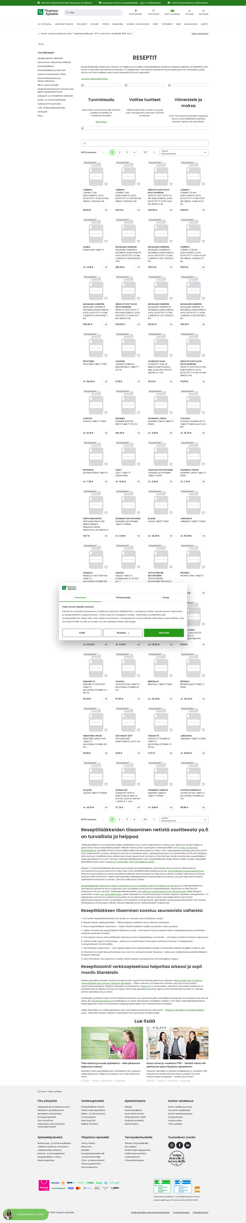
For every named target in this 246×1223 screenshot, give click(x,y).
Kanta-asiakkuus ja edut (180, 1106)
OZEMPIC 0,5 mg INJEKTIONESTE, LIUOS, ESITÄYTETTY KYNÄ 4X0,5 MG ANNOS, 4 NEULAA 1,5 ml (192, 196)
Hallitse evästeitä (89, 1123)
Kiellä (82, 633)
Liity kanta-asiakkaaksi (179, 1110)
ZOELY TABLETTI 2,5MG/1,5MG (123, 472)
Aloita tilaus (101, 121)
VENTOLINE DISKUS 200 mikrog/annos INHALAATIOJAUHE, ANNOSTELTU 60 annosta (95, 524)
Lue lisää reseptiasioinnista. (94, 78)
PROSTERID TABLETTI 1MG (95, 363)
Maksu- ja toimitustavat (93, 1113)
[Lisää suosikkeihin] (106, 184)
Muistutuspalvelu (46, 1160)
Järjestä (164, 151)
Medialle (85, 1150)
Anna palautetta (89, 1167)
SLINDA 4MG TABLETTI (93, 248)
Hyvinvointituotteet (134, 1113)
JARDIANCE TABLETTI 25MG (193, 737)
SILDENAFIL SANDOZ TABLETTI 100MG (158, 793)
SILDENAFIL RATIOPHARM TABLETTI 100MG (127, 521)
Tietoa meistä (88, 1143)
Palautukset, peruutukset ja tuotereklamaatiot (51, 1125)
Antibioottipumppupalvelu (138, 1150)
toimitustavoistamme (102, 1000)
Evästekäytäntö (200, 1212)
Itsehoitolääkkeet (133, 1110)
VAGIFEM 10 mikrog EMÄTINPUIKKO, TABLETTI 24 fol (127, 365)
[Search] (84, 143)
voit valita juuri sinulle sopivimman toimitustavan (161, 891)
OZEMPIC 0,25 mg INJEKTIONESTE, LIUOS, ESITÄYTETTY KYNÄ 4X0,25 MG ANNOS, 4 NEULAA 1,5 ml (193, 254)
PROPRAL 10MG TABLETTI (192, 574)
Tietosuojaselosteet (91, 1163)
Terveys (96, 1080)
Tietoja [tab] (165, 597)
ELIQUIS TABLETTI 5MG (158, 520)
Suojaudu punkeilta (134, 1120)
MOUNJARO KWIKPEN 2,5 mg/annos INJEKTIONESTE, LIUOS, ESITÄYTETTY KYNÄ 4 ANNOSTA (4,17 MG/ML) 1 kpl (161, 311)
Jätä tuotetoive (45, 1120)
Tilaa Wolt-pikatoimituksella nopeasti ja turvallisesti (66, 2)
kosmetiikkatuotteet (144, 861)
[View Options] (105, 267)
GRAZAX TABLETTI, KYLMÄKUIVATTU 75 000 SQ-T (126, 577)
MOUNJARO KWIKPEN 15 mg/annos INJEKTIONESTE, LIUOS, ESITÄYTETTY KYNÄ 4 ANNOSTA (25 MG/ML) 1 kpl (96, 311)
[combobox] (93, 12)
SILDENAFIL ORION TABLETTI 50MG (193, 472)
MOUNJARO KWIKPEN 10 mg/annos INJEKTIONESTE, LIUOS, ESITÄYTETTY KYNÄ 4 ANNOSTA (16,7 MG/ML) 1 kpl (161, 254)
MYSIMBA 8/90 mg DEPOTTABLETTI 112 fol (126, 421)
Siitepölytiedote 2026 (135, 1117)
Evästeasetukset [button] (181, 1212)
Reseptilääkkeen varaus (49, 1156)
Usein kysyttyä (88, 1120)
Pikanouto (145, 986)
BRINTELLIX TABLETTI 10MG (160, 683)
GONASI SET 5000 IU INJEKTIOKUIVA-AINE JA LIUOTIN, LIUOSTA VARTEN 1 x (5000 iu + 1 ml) (128, 796)
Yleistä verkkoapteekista (93, 1110)
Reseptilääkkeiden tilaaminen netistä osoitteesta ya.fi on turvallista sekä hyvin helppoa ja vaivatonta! (131, 885)
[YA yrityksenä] (176, 1158)
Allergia (128, 1106)
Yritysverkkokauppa (134, 1160)
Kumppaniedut (175, 1117)
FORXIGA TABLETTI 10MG (94, 420)
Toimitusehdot (88, 1117)
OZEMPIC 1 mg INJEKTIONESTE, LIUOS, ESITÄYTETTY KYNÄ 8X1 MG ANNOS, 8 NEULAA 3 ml (128, 195)
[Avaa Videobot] (8, 1214)
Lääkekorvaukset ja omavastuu (53, 1146)
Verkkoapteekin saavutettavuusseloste (150, 1212)
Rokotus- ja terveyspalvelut (51, 1153)
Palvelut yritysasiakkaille (136, 1143)
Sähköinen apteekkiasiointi (51, 1110)
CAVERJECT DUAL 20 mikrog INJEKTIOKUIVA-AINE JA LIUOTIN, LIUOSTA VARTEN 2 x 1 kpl (160, 367)
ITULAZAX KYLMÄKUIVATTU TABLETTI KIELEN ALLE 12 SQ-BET (193, 422)
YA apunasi (119, 1080)
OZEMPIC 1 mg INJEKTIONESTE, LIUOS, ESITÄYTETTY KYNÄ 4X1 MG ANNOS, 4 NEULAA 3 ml (96, 195)
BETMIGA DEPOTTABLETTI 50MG (192, 684)
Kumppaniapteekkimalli (92, 1153)
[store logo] (48, 12)
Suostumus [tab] (80, 597)
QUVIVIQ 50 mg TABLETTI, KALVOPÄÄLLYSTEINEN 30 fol (127, 685)
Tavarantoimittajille (91, 1156)
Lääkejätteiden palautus (50, 1150)
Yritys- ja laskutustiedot (93, 1160)
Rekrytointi (86, 1146)
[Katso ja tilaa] (105, 210)
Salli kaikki (164, 633)
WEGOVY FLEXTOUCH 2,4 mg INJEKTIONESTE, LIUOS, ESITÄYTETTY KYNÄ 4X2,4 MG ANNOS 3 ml (160, 196)
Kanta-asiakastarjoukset (180, 1113)
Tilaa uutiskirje (175, 1123)
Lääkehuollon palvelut (135, 1153)
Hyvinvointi (107, 1080)
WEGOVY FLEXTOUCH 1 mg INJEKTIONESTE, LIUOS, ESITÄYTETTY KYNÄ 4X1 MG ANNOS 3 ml (193, 368)
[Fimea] (162, 1186)
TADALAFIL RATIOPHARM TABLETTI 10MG (160, 472)
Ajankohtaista (131, 1123)
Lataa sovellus (175, 1120)
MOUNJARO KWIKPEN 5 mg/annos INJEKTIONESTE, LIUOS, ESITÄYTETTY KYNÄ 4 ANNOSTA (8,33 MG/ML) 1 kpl (128, 254)
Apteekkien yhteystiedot (50, 1113)
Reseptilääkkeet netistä (92, 1106)
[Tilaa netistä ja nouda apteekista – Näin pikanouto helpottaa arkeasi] (112, 1043)
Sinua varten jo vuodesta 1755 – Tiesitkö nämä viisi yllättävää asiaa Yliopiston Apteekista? (176, 1065)
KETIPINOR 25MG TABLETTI (95, 471)
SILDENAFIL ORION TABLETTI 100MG (161, 421)
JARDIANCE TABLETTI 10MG (193, 520)
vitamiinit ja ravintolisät (116, 861)
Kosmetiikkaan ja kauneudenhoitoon (186, 871)
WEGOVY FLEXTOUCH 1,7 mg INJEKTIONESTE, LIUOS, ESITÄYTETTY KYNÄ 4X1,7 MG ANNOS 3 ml (127, 311)
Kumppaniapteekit (47, 1117)
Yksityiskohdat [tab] (123, 597)
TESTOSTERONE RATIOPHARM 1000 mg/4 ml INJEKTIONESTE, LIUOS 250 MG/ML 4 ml (160, 579)
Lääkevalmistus (132, 1156)
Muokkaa (121, 633)
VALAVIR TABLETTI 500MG (95, 791)
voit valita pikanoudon (111, 894)
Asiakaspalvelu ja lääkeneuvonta (54, 1106)
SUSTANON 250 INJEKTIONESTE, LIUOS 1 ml (127, 738)
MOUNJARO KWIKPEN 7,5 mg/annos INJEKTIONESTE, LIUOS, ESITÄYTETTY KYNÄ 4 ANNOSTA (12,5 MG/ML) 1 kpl (193, 311)
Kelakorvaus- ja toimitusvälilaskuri (54, 1143)
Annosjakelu (131, 1146)
